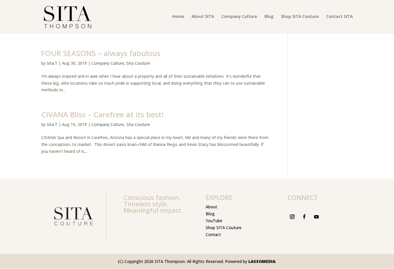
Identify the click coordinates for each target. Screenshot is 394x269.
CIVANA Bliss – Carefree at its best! (102, 114)
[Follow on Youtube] (316, 216)
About (211, 206)
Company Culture (239, 16)
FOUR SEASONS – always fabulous (100, 53)
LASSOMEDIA (261, 261)
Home (178, 16)
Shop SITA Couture (300, 16)
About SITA (203, 16)
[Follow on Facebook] (304, 216)
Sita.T (52, 63)
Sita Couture (138, 63)
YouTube (214, 220)
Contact (213, 234)
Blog (268, 16)
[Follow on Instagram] (292, 216)
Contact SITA (339, 16)
